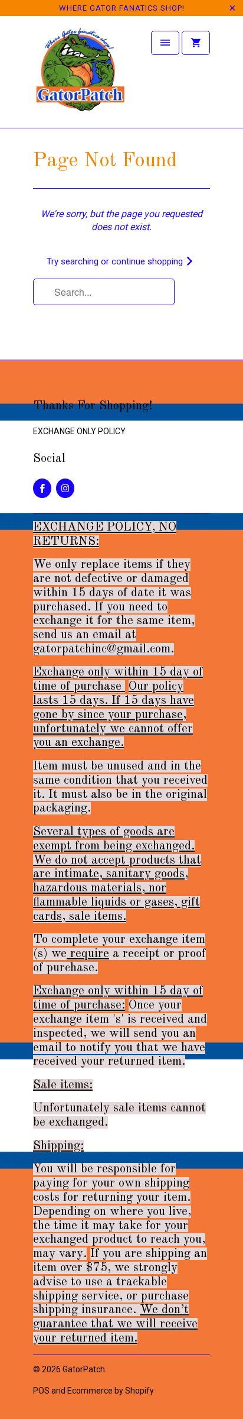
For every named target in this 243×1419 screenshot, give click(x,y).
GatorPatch (84, 1369)
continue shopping (148, 261)
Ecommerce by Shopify (110, 1390)
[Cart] (196, 43)
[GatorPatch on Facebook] (42, 488)
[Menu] (165, 43)
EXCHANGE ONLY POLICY (79, 431)
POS (41, 1390)
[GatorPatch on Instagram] (65, 488)
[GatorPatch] (80, 76)
